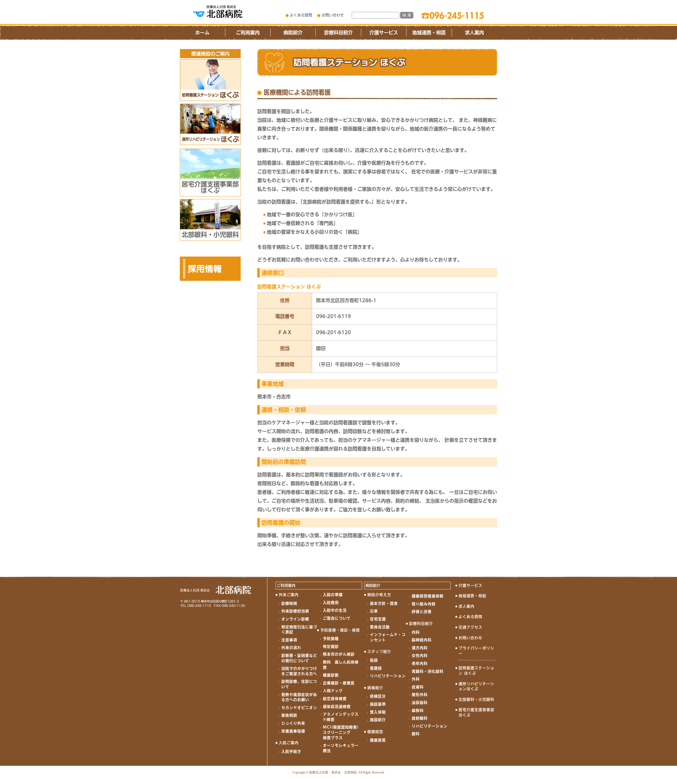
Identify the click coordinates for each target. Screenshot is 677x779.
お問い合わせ (333, 15)
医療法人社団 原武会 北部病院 (333, 772)
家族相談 (289, 715)
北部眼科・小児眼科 (476, 699)
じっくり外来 (293, 723)
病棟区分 (378, 696)
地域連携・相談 (429, 32)
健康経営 (375, 732)
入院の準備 (333, 595)
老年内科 (420, 663)
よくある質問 (301, 15)
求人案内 (474, 32)
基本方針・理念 (384, 603)
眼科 (416, 734)
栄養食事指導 (293, 731)
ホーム (202, 32)
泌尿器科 (420, 702)
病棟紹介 (375, 688)
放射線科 (420, 718)
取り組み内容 (424, 604)
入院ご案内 (289, 743)
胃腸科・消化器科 (427, 671)
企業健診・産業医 (339, 683)
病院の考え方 (379, 595)
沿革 (374, 611)
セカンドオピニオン (299, 707)
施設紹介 (378, 720)
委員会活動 (380, 627)
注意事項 (289, 640)
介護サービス (383, 32)
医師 (374, 660)
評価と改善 (422, 611)
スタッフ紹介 (379, 651)
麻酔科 (418, 710)
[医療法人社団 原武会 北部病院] (217, 11)
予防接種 (331, 638)
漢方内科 (420, 648)
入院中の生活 (335, 610)
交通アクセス (470, 627)
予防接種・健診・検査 (340, 630)
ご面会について (337, 618)
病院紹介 (293, 32)
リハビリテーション (388, 676)
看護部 (376, 668)
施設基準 (378, 704)
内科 (416, 632)
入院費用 (331, 602)
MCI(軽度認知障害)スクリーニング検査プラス (341, 732)
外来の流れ (291, 647)
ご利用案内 (248, 32)
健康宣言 (378, 740)
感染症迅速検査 (337, 706)
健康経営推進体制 (427, 596)
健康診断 (331, 675)
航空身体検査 (335, 698)
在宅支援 (378, 619)
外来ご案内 (289, 595)
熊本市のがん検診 (339, 654)
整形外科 (420, 694)
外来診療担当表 (295, 611)
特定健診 (331, 646)
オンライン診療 (295, 619)
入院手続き (291, 751)
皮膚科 (418, 687)
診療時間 (289, 603)
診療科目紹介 (338, 32)
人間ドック (333, 691)
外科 (416, 679)
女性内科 (420, 655)
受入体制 (378, 712)
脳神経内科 (422, 640)
